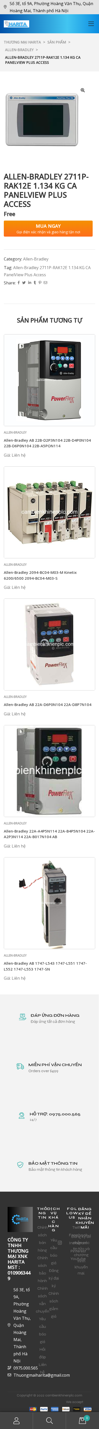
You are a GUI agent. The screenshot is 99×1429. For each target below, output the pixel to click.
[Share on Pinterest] (39, 283)
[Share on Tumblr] (34, 283)
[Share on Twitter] (24, 283)
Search (49, 1420)
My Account (16, 1420)
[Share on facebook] (18, 283)
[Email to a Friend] (45, 283)
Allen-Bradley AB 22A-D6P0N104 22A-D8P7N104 (47, 704)
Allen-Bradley (35, 259)
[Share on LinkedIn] (29, 283)
